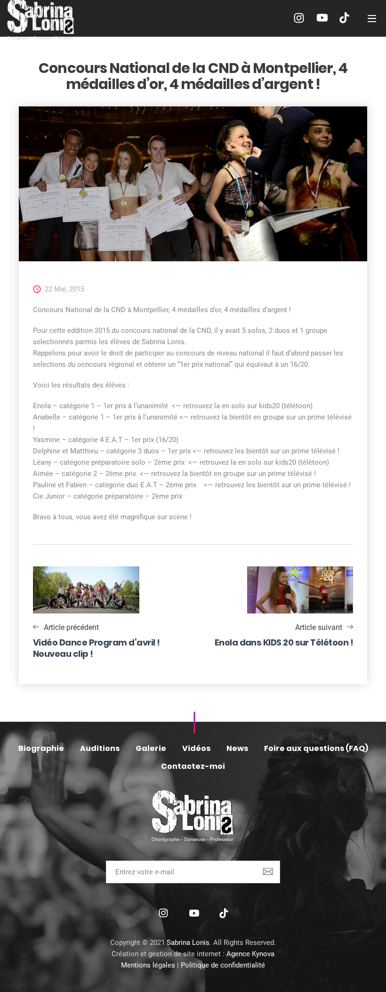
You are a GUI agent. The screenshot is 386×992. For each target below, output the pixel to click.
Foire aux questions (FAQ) (316, 748)
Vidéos (196, 748)
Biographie (41, 748)
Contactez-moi (193, 766)
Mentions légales (148, 965)
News (237, 748)
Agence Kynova (250, 954)
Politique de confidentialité (223, 965)
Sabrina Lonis (188, 942)
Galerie (151, 748)
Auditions (100, 748)
